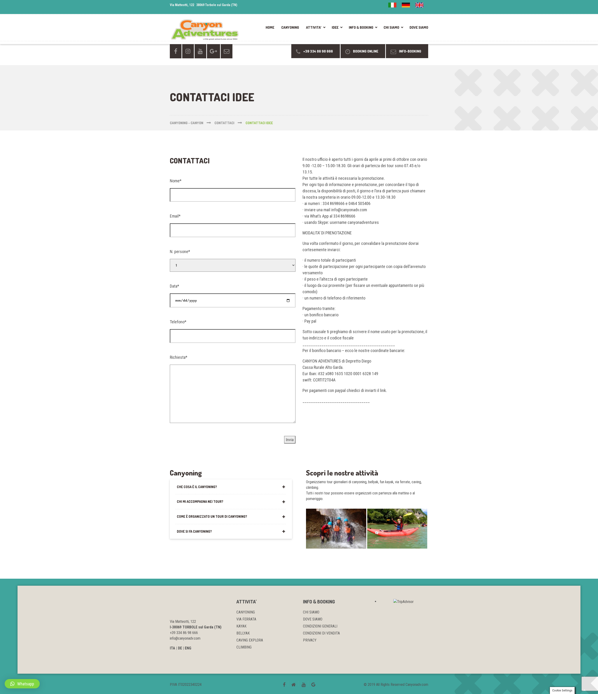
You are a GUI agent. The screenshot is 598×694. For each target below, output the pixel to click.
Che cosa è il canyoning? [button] (197, 487)
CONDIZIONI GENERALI (320, 626)
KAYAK (241, 626)
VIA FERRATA (246, 619)
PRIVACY (310, 640)
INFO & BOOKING (361, 27)
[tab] (231, 486)
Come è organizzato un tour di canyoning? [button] (212, 516)
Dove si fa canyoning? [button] (194, 531)
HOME (270, 27)
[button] (22, 683)
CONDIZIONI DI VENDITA (321, 633)
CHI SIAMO (391, 27)
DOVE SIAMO (418, 27)
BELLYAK (243, 633)
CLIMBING (244, 647)
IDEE (335, 27)
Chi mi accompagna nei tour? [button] (200, 502)
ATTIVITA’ (313, 27)
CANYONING (290, 27)
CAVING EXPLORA (249, 640)
